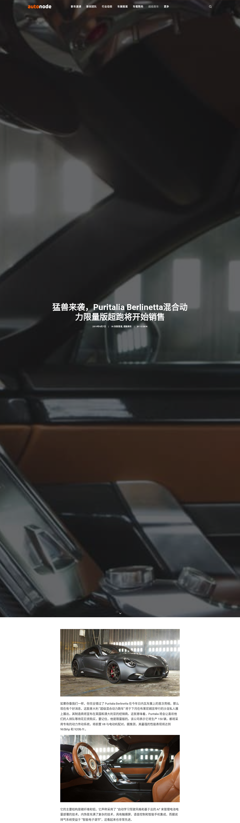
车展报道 (122, 6)
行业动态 (107, 6)
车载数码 (138, 6)
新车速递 (76, 6)
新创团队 (91, 6)
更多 (166, 6)
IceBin (144, 326)
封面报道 (118, 326)
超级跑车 (153, 6)
